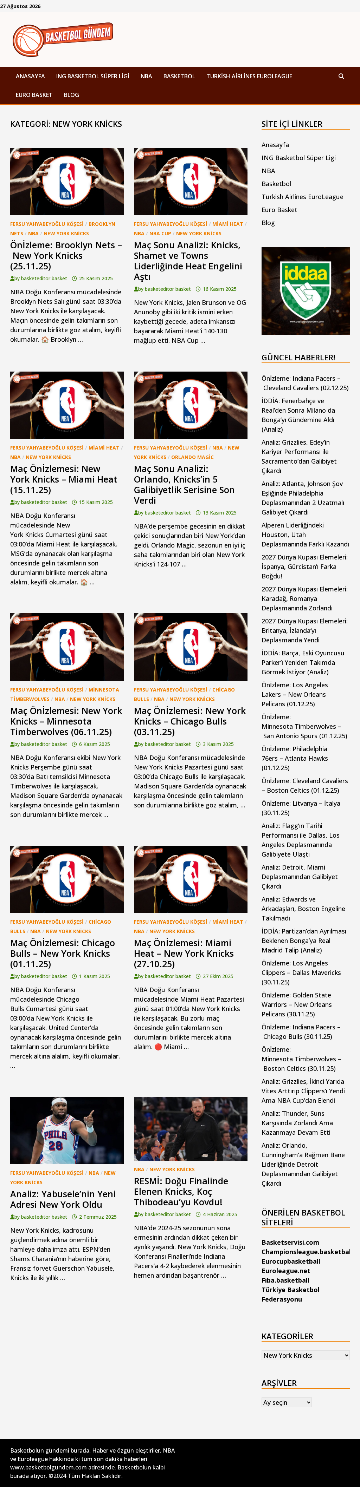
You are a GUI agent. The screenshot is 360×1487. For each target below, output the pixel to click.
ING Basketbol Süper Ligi (92, 76)
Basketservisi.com (290, 1242)
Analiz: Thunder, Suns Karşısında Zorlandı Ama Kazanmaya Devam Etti (297, 1122)
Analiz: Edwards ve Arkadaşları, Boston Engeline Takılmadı (303, 908)
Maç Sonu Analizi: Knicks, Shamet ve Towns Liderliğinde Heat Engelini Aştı (188, 260)
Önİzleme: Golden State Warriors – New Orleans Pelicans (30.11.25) (297, 1004)
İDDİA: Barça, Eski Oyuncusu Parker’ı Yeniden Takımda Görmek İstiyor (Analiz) (303, 662)
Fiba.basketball (285, 1280)
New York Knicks (66, 233)
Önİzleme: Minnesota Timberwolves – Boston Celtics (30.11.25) (301, 1059)
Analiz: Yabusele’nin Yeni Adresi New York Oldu (63, 1199)
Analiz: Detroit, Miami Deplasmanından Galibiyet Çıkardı (300, 876)
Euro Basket (34, 95)
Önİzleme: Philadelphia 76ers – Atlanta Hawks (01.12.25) (295, 758)
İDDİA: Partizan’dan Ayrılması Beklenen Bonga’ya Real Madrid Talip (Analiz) (304, 940)
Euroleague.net (286, 1270)
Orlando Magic (192, 457)
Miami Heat (227, 224)
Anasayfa (30, 76)
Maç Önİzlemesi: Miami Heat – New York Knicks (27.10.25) (184, 953)
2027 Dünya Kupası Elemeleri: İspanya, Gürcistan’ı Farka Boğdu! (305, 566)
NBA (146, 76)
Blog (71, 95)
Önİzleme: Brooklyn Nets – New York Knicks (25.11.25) (66, 255)
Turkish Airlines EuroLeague (249, 76)
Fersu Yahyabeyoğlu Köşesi (47, 224)
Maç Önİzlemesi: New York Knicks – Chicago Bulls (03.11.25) (190, 721)
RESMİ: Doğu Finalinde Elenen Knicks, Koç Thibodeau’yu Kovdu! (181, 1191)
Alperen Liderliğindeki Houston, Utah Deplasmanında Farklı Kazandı (305, 534)
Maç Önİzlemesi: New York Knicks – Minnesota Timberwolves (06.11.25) (66, 721)
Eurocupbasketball (291, 1261)
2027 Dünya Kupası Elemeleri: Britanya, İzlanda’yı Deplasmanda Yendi (305, 630)
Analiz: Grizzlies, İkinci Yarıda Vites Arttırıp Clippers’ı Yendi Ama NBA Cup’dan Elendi (303, 1091)
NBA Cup (160, 233)
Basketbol (179, 76)
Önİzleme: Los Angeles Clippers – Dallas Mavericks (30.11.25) (301, 972)
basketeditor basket (44, 278)
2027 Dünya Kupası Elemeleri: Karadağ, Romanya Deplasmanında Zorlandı (305, 598)
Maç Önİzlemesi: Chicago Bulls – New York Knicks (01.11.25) (62, 953)
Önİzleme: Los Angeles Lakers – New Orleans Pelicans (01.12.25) (295, 694)
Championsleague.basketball (307, 1251)
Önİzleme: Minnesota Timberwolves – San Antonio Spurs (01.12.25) (304, 726)
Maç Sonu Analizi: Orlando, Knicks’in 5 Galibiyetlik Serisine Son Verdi (184, 484)
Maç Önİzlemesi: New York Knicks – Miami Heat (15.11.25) (63, 479)
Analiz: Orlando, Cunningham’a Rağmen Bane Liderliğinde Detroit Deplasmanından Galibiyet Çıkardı (303, 1164)
